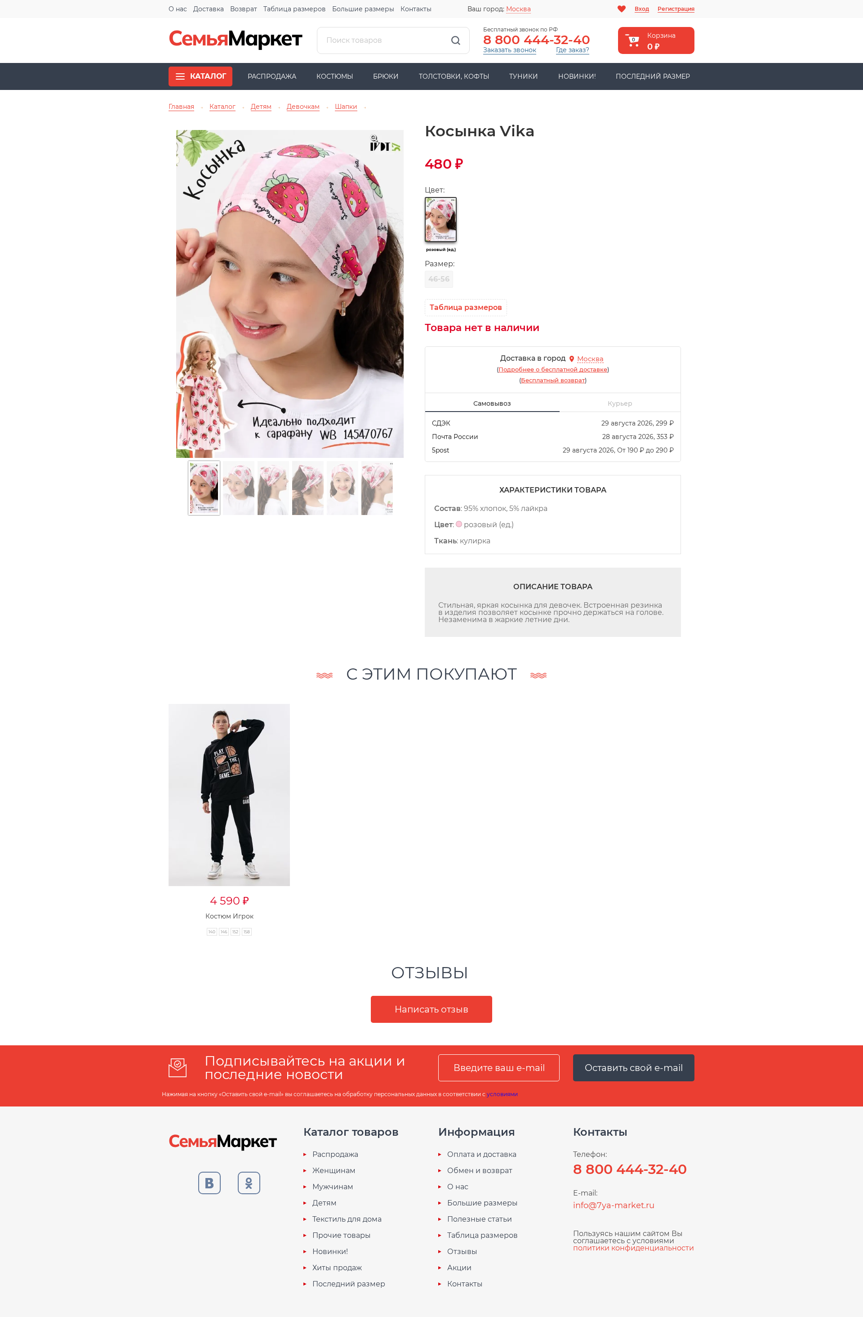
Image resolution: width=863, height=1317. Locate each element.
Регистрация (676, 8)
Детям (324, 1203)
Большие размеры (363, 9)
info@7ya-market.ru (613, 1205)
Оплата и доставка (481, 1154)
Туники (523, 76)
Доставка (208, 9)
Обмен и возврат (479, 1170)
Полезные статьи (479, 1219)
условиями (502, 1094)
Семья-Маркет (236, 40)
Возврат (243, 9)
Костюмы (334, 76)
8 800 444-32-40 (536, 39)
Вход (642, 8)
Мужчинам (332, 1187)
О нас (178, 9)
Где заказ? (572, 50)
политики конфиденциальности (633, 1248)
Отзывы (462, 1251)
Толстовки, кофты (454, 76)
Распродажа (272, 76)
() (553, 369)
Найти (455, 40)
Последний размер (653, 76)
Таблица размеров (294, 9)
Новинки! (577, 76)
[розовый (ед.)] (441, 219)
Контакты (416, 9)
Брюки (386, 76)
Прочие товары (341, 1235)
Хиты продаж (337, 1268)
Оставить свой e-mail (634, 1067)
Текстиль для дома (347, 1219)
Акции (459, 1268)
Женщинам (334, 1170)
